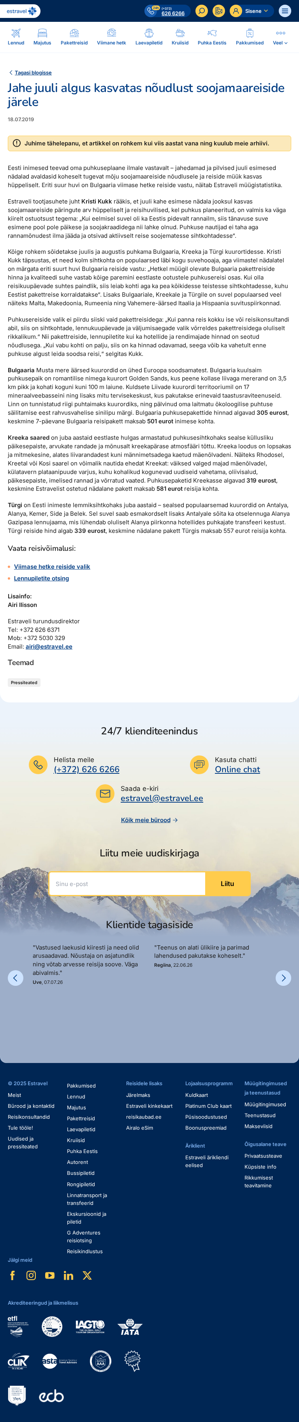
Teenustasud (260, 1115)
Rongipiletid (81, 1184)
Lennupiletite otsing (41, 578)
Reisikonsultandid (29, 1117)
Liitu (227, 884)
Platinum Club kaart (208, 1106)
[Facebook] (12, 1275)
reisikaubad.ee (144, 1117)
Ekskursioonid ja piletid (86, 1218)
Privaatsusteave (263, 1156)
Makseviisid (258, 1126)
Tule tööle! (20, 1128)
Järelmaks (138, 1095)
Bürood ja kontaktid (31, 1106)
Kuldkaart (196, 1095)
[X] (87, 1275)
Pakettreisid (81, 1118)
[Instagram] (31, 1275)
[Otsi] (201, 11)
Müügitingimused (265, 1104)
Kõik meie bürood (146, 820)
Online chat (237, 770)
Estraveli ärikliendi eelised (207, 1161)
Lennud (76, 1096)
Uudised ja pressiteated (23, 1142)
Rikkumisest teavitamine (258, 1181)
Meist (14, 1095)
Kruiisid (76, 1140)
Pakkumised (81, 1085)
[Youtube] (50, 1275)
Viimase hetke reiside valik (52, 566)
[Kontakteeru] (219, 11)
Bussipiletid (81, 1173)
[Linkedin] (68, 1275)
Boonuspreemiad (206, 1128)
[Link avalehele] (20, 11)
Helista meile (74, 760)
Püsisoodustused (206, 1117)
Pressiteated (24, 682)
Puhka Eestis (82, 1151)
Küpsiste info (260, 1167)
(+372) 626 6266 (87, 769)
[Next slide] (283, 978)
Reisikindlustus (85, 1251)
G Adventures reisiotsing (83, 1236)
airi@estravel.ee (49, 646)
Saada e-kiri (139, 788)
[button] (35, 1012)
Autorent (77, 1162)
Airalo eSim (139, 1128)
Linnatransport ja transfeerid (87, 1199)
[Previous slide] (15, 978)
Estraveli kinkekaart (149, 1106)
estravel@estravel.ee (162, 798)
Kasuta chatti (236, 760)
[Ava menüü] (285, 11)
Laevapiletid (81, 1129)
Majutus (76, 1107)
